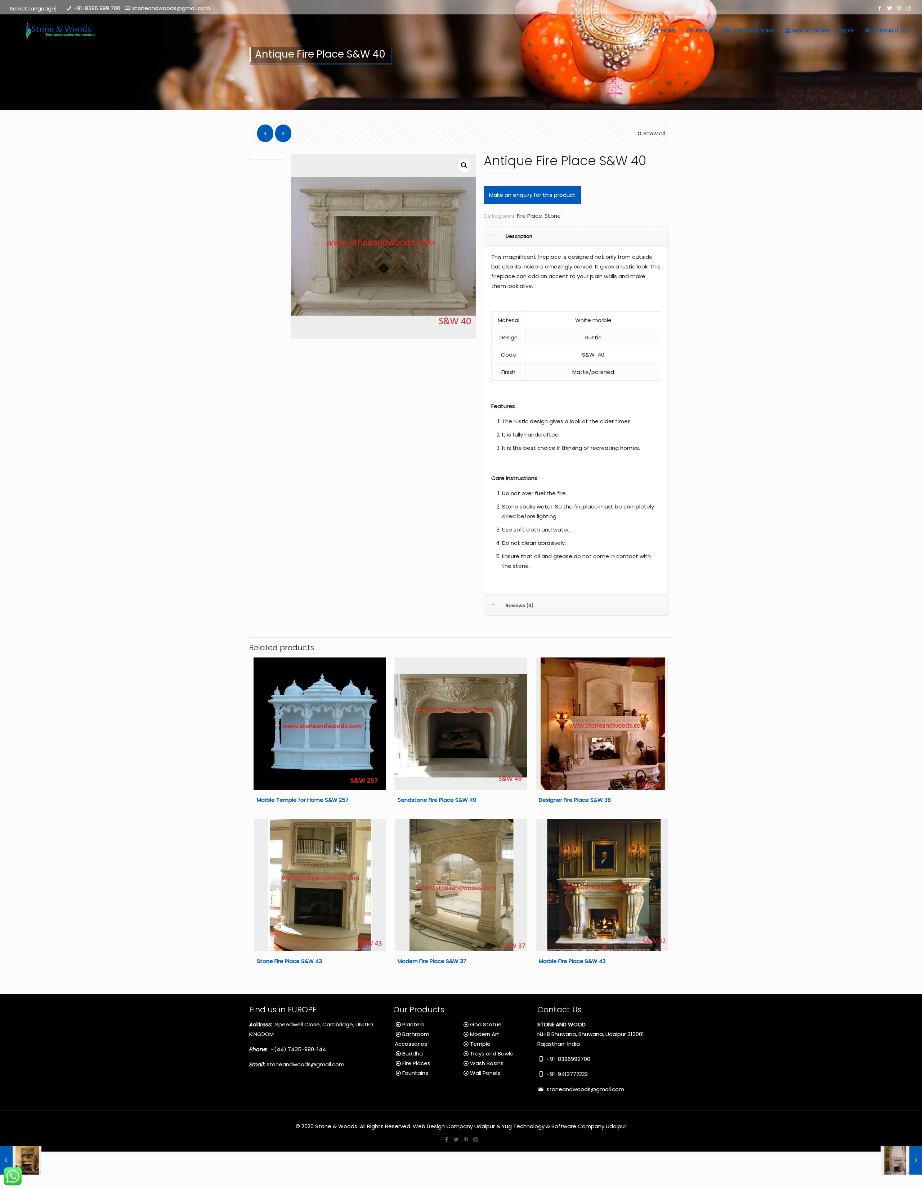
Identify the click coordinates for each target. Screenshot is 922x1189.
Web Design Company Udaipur (454, 1126)
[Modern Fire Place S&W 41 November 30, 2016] (901, 1160)
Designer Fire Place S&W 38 (575, 800)
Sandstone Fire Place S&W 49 (437, 800)
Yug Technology (523, 1126)
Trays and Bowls (491, 1053)
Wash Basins (486, 1063)
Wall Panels (485, 1073)
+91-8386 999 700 (96, 8)
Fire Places (416, 1063)
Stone (553, 216)
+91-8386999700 (567, 1059)
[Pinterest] (899, 8)
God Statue (486, 1024)
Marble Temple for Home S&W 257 (303, 800)
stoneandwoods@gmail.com (171, 8)
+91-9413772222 (566, 1074)
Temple (480, 1044)
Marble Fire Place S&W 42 (572, 961)
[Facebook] (879, 8)
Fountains (415, 1073)
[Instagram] (909, 8)
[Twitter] (889, 8)
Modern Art (485, 1034)
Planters (413, 1024)
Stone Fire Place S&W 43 (289, 961)
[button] (464, 165)
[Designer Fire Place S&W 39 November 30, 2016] (20, 1160)
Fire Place (529, 216)
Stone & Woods (336, 1126)
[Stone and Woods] (59, 30)
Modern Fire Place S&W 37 (432, 961)
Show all (654, 133)
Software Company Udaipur (588, 1126)
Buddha (412, 1053)
